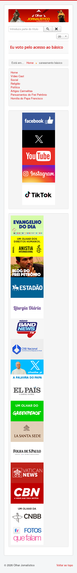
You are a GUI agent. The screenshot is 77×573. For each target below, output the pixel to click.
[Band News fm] (27, 328)
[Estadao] (27, 287)
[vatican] (27, 472)
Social (14, 80)
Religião (15, 83)
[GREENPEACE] (27, 410)
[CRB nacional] (27, 349)
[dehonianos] (27, 225)
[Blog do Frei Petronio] (27, 266)
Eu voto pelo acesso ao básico (36, 47)
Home (14, 72)
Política (15, 87)
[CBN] (27, 493)
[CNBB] (27, 513)
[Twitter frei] (27, 369)
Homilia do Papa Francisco (27, 98)
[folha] (27, 452)
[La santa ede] (27, 431)
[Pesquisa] (48, 29)
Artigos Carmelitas (22, 91)
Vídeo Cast (17, 76)
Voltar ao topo (64, 565)
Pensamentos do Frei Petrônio (29, 95)
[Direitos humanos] (27, 246)
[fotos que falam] (27, 534)
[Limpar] (56, 29)
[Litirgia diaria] (27, 308)
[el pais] (27, 390)
